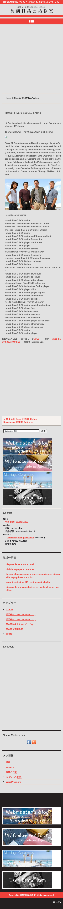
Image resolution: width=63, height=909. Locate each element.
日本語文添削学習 (14, 629)
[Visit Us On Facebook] (29, 744)
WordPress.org (13, 782)
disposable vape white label (20, 564)
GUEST (37, 339)
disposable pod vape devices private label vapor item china (32, 589)
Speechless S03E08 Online (18, 422)
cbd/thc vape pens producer (20, 569)
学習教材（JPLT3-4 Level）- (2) (21, 619)
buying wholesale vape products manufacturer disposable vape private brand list (33, 576)
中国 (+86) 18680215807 (16, 522)
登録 (8, 762)
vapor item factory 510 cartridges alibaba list (28, 582)
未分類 (9, 634)
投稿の (11, 772)
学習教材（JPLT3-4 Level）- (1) (21, 614)
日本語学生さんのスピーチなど (20, 624)
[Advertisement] (31, 59)
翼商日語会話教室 (21, 15)
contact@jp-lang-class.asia (20, 537)
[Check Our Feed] (34, 744)
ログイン (10, 767)
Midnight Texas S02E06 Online (20, 419)
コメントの (13, 777)
